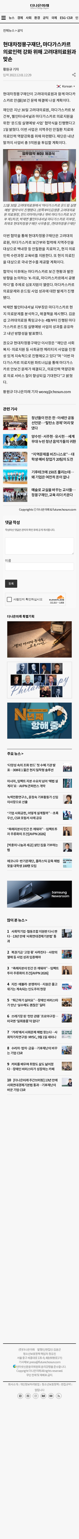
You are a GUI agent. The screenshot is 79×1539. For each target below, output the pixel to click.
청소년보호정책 (50, 1384)
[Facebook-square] (28, 1396)
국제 (54, 18)
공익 (45, 18)
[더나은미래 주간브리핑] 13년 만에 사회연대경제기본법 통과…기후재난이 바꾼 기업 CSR (32, 1085)
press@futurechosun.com (44, 1362)
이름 (8, 560)
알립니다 (39, 1390)
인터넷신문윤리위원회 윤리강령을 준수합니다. (41, 1367)
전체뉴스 (8, 31)
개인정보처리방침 (30, 1384)
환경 (37, 18)
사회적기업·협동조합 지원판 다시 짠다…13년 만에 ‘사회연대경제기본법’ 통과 (32, 936)
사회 (28, 18)
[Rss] (59, 1396)
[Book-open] (43, 1396)
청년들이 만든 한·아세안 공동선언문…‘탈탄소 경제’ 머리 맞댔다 (52, 423)
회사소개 (13, 1384)
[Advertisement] (39, 1154)
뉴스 (11, 18)
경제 (20, 18)
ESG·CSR (66, 18)
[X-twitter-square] (20, 1396)
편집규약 (66, 1384)
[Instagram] (35, 1396)
